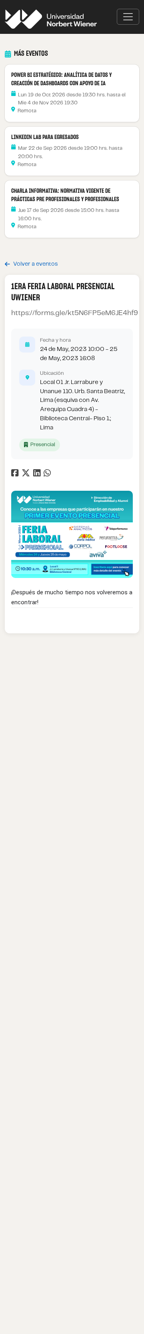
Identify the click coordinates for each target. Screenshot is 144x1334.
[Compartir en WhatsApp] (48, 474)
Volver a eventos (35, 264)
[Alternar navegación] (128, 17)
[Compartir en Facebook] (15, 474)
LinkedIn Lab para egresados (45, 137)
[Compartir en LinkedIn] (38, 474)
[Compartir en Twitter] (27, 474)
